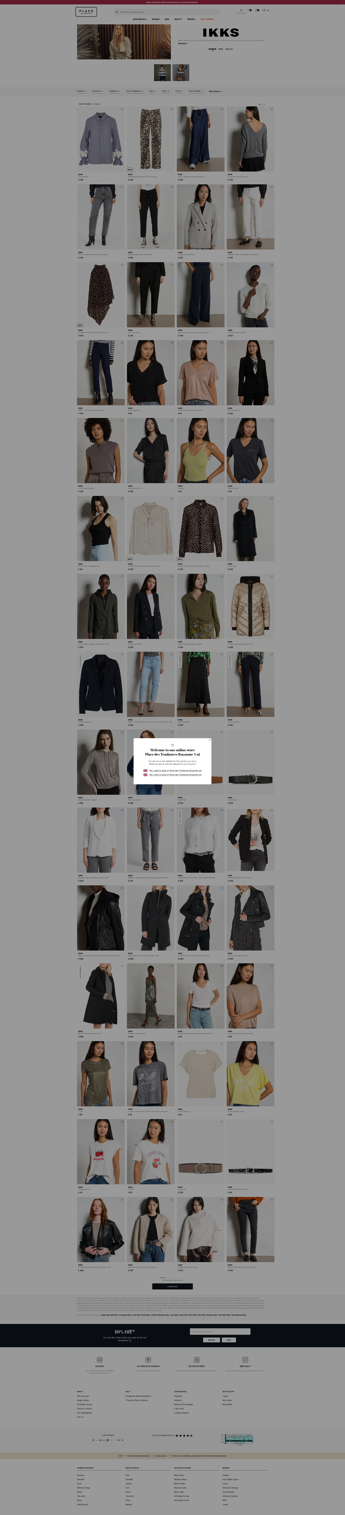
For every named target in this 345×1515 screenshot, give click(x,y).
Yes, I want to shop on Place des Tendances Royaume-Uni (175, 770)
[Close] (210, 740)
